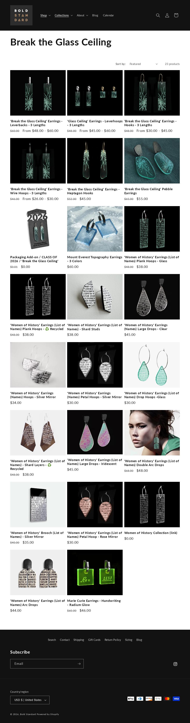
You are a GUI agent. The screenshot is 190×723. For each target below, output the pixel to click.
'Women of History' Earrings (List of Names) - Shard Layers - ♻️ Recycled (37, 465)
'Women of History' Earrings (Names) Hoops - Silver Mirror (33, 395)
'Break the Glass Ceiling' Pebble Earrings (148, 191)
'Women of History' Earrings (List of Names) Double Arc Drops (151, 463)
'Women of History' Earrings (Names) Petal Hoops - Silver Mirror (94, 395)
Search (52, 639)
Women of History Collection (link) (151, 533)
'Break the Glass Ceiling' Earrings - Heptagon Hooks (93, 191)
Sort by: (121, 63)
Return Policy (113, 639)
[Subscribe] (79, 664)
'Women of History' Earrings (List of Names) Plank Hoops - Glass (151, 259)
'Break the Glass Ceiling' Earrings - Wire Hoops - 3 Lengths (36, 191)
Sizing (128, 639)
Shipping (78, 639)
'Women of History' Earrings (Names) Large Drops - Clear (146, 327)
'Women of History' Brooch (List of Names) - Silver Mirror (37, 535)
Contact (65, 639)
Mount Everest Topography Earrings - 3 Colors (94, 259)
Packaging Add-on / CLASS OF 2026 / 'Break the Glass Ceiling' (34, 259)
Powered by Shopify (48, 714)
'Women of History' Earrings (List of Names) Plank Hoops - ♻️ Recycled (37, 327)
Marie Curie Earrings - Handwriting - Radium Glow (94, 602)
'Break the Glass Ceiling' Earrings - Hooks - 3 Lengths (150, 123)
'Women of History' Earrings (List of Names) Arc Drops (37, 602)
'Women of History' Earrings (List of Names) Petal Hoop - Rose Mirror (94, 535)
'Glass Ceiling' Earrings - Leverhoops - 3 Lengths (95, 123)
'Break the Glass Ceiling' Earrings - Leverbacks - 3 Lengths (36, 123)
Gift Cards (94, 639)
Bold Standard (28, 714)
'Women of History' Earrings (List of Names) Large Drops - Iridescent (94, 462)
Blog (139, 639)
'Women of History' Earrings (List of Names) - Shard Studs (94, 327)
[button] (45, 15)
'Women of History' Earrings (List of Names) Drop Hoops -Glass (151, 395)
